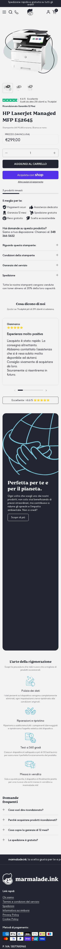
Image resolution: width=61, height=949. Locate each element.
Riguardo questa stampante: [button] (19, 245)
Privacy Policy (11, 914)
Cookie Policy (10, 919)
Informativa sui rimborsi (16, 910)
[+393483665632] (17, 12)
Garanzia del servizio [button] (15, 265)
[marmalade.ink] (30, 12)
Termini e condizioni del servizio (21, 901)
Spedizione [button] (9, 275)
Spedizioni (8, 906)
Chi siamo (8, 897)
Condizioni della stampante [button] (19, 255)
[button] (10, 12)
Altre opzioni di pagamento (30, 182)
